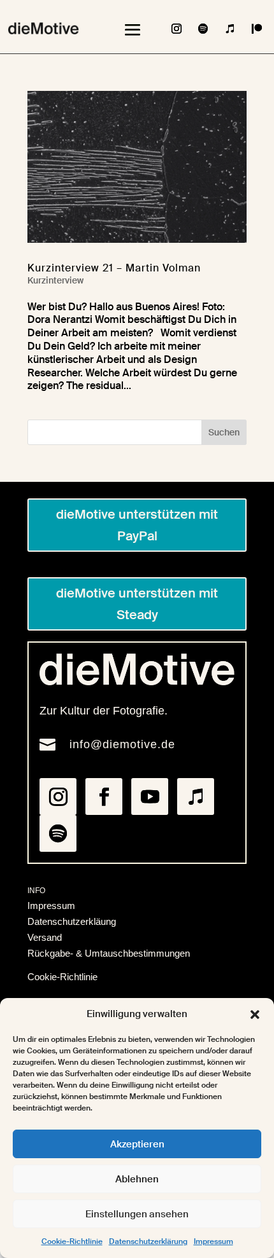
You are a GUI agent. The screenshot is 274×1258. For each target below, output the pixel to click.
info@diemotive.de (122, 744)
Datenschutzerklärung (148, 1241)
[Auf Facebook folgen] (103, 796)
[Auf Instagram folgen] (176, 28)
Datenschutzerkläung (71, 921)
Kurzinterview (55, 280)
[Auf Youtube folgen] (149, 796)
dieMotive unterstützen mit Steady (137, 604)
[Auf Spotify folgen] (203, 28)
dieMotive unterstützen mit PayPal (137, 525)
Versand (44, 937)
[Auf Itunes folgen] (230, 28)
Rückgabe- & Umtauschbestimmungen (108, 953)
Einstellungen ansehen (137, 1214)
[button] (255, 1014)
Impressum (213, 1241)
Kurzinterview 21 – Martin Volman (114, 268)
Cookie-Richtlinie (72, 1241)
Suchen (224, 432)
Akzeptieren (137, 1144)
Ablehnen (137, 1179)
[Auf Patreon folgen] (257, 28)
